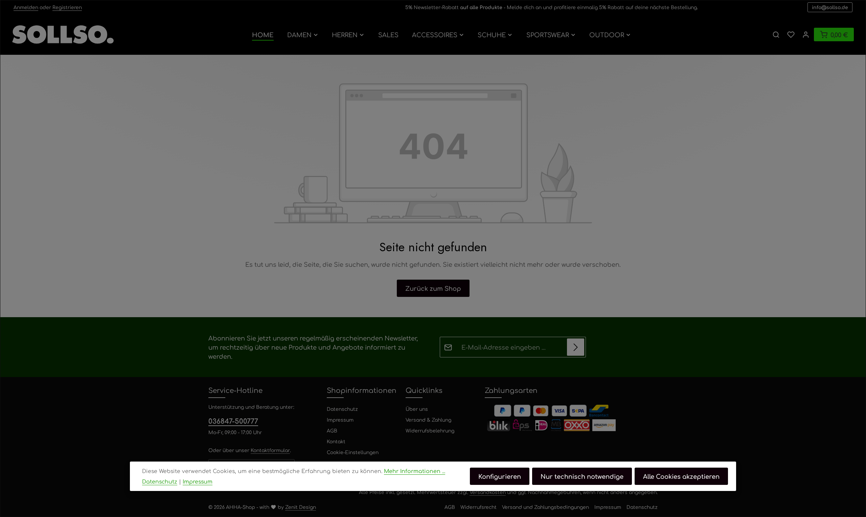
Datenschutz (342, 409)
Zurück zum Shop (433, 288)
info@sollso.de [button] (830, 7)
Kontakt (336, 441)
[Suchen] (776, 34)
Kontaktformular (270, 450)
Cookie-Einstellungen (353, 452)
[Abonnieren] (575, 347)
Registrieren (67, 7)
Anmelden (26, 7)
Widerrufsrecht (478, 507)
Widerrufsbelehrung (430, 430)
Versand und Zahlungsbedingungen (545, 507)
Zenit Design (300, 507)
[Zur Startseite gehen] (63, 34)
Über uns (417, 409)
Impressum (340, 420)
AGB (332, 430)
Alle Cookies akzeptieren (681, 476)
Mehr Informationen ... (414, 470)
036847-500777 (233, 420)
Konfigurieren (499, 476)
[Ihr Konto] (806, 34)
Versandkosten (488, 492)
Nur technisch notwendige (582, 476)
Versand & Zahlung (428, 420)
